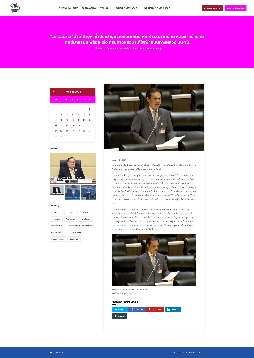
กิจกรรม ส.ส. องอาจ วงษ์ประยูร (147, 48)
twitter (121, 309)
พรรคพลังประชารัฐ (68, 7)
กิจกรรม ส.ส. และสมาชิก (118, 48)
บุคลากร (104, 7)
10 (61, 120)
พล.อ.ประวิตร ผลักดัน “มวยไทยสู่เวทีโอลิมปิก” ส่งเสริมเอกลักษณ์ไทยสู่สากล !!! (72, 178)
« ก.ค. (53, 91)
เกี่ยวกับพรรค (89, 7)
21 (84, 125)
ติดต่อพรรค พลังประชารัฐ (157, 7)
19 (73, 125)
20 (78, 125)
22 (89, 125)
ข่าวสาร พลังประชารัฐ (126, 7)
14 (84, 120)
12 (73, 120)
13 (78, 120)
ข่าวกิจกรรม (97, 48)
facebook (139, 309)
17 (61, 125)
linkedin (174, 309)
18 (67, 125)
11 (67, 120)
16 (56, 125)
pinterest (157, 309)
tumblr (121, 316)
